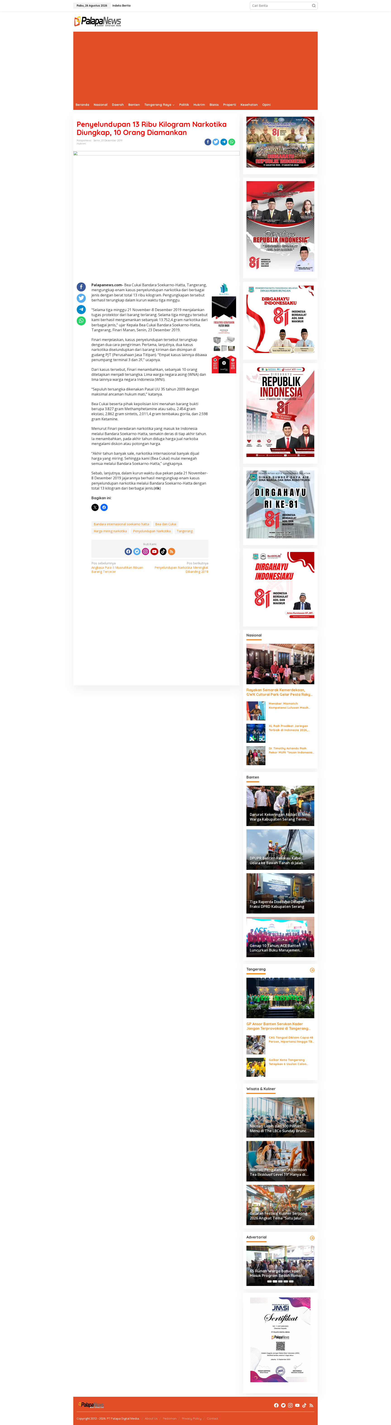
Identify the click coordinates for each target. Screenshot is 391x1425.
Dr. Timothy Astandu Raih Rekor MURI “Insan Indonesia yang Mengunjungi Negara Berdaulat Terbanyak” (290, 750)
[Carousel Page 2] (275, 1281)
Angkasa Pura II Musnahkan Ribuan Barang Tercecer (117, 567)
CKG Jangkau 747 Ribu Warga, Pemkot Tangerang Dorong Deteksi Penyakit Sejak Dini (276, 1273)
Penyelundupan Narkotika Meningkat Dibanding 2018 (181, 567)
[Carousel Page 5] (291, 1281)
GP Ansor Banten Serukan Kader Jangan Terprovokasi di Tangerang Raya (277, 1026)
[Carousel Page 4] (286, 1281)
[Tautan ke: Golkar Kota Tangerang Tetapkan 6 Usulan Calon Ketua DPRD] (255, 1067)
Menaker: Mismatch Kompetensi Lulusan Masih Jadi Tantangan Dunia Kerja (290, 706)
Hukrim (81, 143)
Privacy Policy (191, 1418)
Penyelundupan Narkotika (152, 531)
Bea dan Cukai (165, 524)
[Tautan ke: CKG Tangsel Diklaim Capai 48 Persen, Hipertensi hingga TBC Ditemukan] (255, 1044)
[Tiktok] (163, 551)
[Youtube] (154, 551)
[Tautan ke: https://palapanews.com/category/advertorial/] (312, 1238)
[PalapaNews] (97, 21)
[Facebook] (128, 551)
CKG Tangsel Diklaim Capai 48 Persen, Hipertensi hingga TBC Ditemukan (291, 1040)
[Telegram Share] (223, 142)
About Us (151, 1418)
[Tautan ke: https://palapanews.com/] (312, 970)
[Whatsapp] (231, 142)
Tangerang (185, 531)
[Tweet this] (215, 142)
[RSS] (171, 551)
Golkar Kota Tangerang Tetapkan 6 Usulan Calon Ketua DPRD (287, 1062)
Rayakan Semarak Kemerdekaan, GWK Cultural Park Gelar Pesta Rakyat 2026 (280, 692)
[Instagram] (145, 551)
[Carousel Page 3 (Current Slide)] (280, 1281)
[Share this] (208, 142)
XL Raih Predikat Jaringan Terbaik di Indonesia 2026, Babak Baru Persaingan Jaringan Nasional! (288, 728)
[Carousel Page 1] (269, 1281)
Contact (212, 1418)
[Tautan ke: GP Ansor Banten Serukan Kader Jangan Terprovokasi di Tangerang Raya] (280, 998)
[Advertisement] (195, 65)
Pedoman (169, 1418)
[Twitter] (137, 551)
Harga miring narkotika (110, 531)
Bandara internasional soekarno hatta (121, 524)
